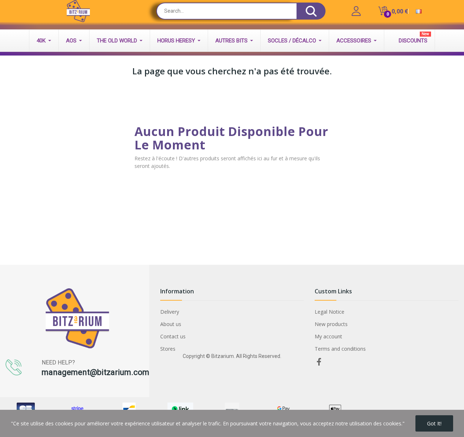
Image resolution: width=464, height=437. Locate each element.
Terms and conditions (340, 348)
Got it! (434, 423)
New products (331, 324)
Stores (167, 348)
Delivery (169, 311)
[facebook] (319, 362)
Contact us (173, 336)
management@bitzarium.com (95, 372)
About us (170, 324)
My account (328, 336)
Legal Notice (329, 311)
